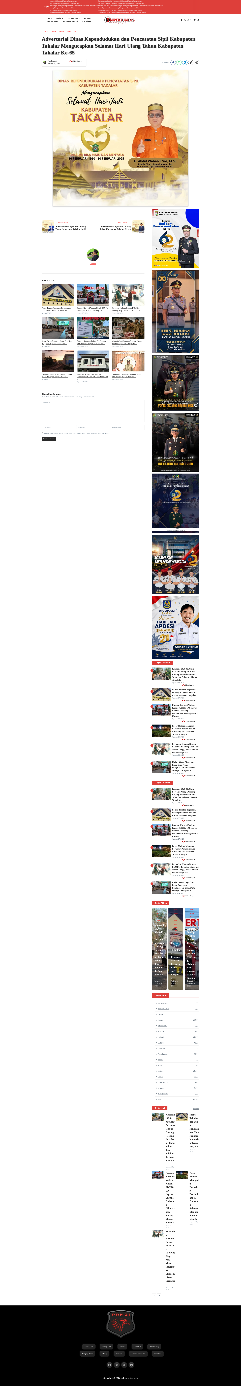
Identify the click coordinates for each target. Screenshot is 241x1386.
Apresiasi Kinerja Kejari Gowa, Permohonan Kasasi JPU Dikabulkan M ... (92, 376)
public (175, 917)
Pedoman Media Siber (138, 1354)
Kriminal (53, 31)
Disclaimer (86, 21)
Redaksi (87, 18)
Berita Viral (160, 1108)
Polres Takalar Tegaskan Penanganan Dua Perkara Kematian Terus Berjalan (184, 692)
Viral (75, 31)
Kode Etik (119, 1354)
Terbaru (69, 31)
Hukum (46, 31)
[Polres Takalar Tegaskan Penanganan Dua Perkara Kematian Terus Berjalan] (182, 1117)
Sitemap (104, 1354)
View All (196, 1109)
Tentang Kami (73, 18)
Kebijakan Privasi (70, 21)
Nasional (61, 31)
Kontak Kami (52, 21)
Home (49, 18)
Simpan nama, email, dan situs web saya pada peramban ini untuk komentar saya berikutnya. (77, 433)
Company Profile (87, 1354)
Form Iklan (157, 1354)
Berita (58, 18)
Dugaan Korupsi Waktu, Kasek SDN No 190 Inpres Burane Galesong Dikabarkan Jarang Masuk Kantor (185, 710)
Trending (159, 917)
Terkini (175, 924)
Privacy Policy (154, 1347)
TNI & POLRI (159, 912)
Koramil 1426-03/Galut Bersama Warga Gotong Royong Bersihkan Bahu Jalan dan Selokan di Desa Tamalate (184, 674)
